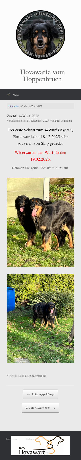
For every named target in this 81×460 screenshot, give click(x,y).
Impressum (11, 439)
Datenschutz (33, 439)
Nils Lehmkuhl (63, 120)
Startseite (14, 106)
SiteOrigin (45, 452)
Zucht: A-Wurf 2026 (40, 408)
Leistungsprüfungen (35, 375)
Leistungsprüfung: (40, 394)
